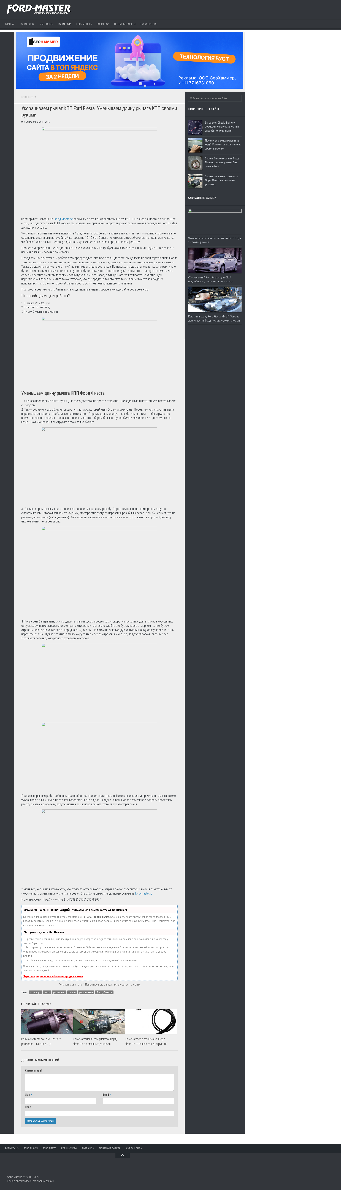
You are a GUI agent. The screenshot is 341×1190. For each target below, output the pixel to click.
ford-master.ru (143, 893)
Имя (28, 1094)
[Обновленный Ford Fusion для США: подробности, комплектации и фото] (215, 260)
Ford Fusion (46, 24)
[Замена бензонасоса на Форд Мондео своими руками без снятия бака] (195, 163)
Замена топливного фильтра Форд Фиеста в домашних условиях (221, 180)
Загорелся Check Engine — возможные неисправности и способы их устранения (222, 126)
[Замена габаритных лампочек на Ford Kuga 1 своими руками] (215, 221)
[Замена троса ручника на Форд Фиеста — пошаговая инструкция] (151, 1021)
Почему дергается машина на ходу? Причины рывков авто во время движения (223, 144)
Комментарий (33, 1070)
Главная (10, 24)
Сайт (28, 1107)
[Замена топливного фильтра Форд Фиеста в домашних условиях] (99, 1021)
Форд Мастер (14, 1176)
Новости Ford (148, 24)
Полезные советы (125, 24)
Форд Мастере (63, 219)
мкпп (47, 992)
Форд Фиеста (104, 992)
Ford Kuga (103, 24)
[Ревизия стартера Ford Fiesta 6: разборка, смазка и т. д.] (47, 1021)
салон (72, 992)
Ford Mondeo (84, 24)
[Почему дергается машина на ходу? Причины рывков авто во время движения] (195, 145)
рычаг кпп (59, 992)
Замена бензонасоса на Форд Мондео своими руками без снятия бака (222, 162)
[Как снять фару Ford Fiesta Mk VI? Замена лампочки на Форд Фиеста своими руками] (215, 299)
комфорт (35, 992)
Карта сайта (134, 1148)
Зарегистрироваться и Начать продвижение (53, 976)
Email (106, 1094)
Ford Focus (27, 24)
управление (86, 992)
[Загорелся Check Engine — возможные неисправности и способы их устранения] (195, 127)
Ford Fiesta (64, 24)
